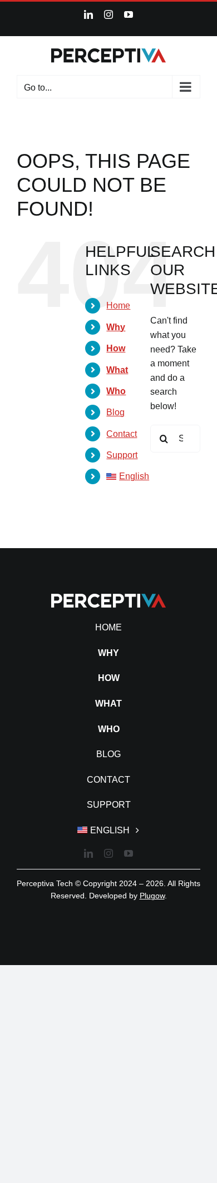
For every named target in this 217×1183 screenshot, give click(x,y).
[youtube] (128, 853)
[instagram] (108, 853)
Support (121, 455)
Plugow (152, 895)
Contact (121, 434)
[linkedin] (88, 853)
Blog (115, 412)
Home (118, 305)
